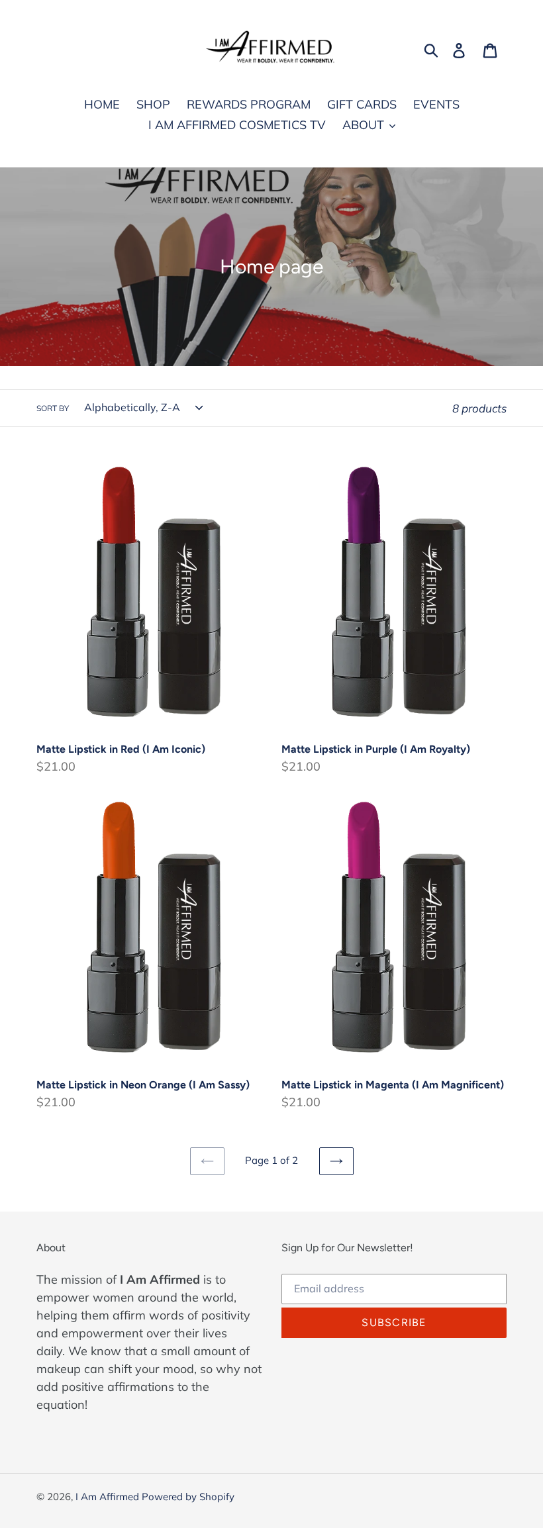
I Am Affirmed (108, 1496)
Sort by (52, 408)
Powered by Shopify (188, 1496)
